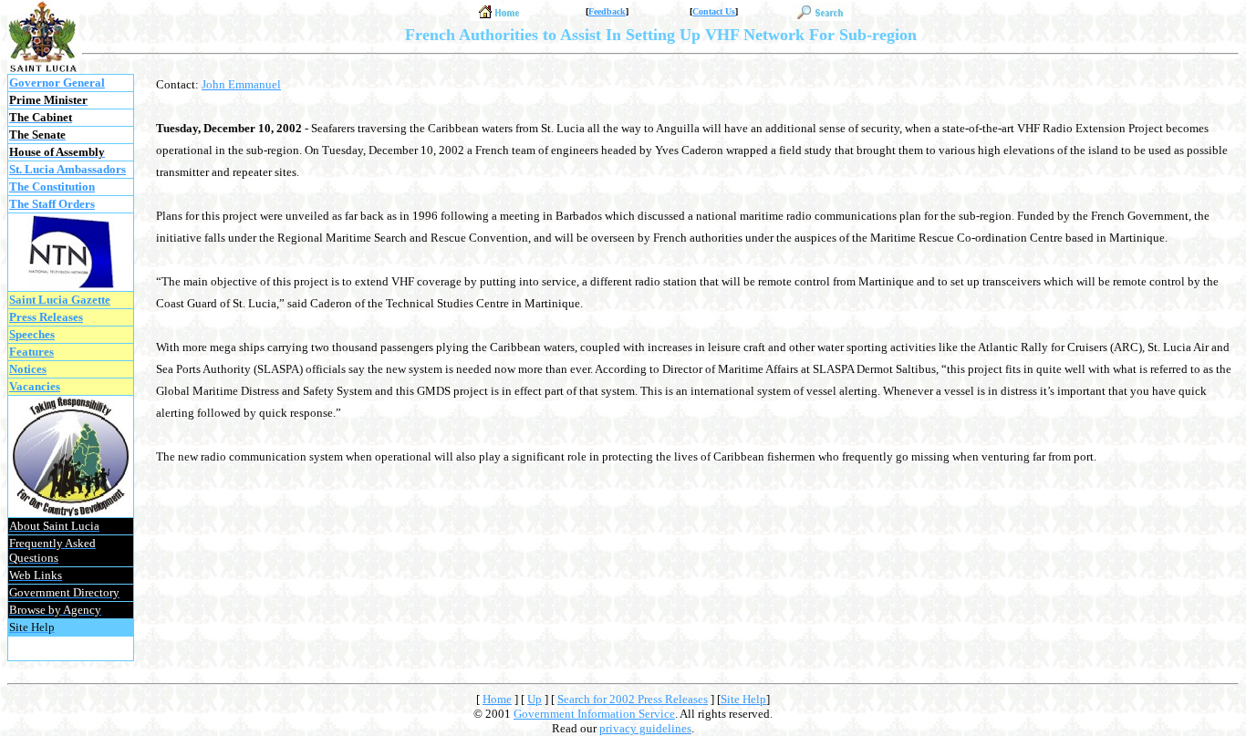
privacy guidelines (645, 728)
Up (534, 699)
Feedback (607, 11)
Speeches (32, 334)
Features (31, 351)
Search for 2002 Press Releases (632, 699)
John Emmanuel (241, 84)
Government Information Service (594, 713)
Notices (28, 369)
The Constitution (52, 186)
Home (497, 699)
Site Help (743, 699)
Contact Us (713, 11)
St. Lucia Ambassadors (67, 169)
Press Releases (46, 317)
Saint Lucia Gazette (59, 299)
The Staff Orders (52, 204)
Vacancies (34, 386)
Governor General (57, 82)
